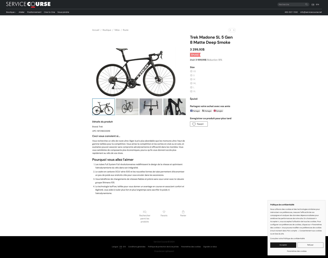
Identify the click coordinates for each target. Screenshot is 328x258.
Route (125, 30)
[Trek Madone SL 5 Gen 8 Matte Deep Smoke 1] (127, 106)
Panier (183, 215)
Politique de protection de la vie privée (163, 247)
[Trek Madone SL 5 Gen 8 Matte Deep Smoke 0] (103, 106)
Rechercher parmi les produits (144, 218)
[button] (28, 4)
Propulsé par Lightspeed (164, 251)
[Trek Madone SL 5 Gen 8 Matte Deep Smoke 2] (151, 106)
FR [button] (313, 4)
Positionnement (34, 12)
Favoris (164, 215)
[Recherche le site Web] (306, 4)
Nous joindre (63, 12)
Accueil (95, 30)
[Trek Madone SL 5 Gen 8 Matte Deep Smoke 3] (174, 106)
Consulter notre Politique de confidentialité (287, 238)
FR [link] (121, 247)
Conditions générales (136, 247)
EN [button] (317, 4)
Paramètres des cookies (191, 247)
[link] (296, 250)
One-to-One (49, 12)
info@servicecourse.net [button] (311, 12)
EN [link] (124, 247)
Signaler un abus (210, 247)
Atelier (22, 12)
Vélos (117, 30)
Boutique (10, 12)
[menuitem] (230, 30)
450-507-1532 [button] (291, 12)
